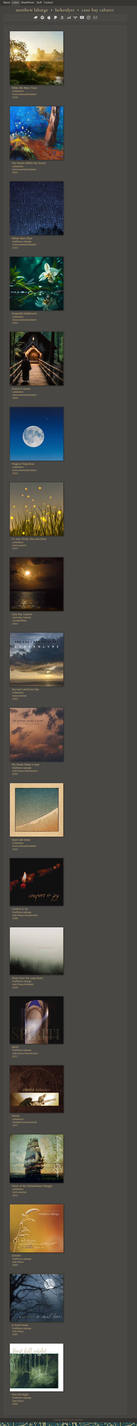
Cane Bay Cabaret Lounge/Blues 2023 (22, 619)
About (6, 2)
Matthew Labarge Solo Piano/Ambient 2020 (27, 983)
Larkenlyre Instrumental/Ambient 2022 (24, 845)
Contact (48, 2)
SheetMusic (27, 2)
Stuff (39, 2)
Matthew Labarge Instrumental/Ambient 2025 (24, 243)
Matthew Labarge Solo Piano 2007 (21, 1330)
